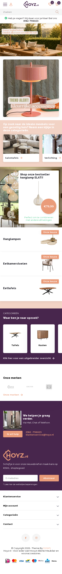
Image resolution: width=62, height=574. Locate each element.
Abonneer (49, 478)
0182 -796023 (33, 432)
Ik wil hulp (13, 434)
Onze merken (11, 394)
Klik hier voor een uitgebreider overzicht (27, 358)
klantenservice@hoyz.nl (38, 434)
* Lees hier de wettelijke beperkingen (20, 484)
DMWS (47, 548)
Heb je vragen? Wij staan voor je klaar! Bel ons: (32, 19)
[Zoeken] (57, 12)
